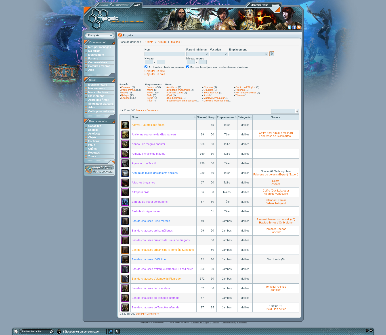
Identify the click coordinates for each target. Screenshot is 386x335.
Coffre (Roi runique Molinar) (276, 133)
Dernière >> (153, 110)
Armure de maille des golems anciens (155, 173)
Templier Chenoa (275, 229)
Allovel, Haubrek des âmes (148, 124)
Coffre (275, 181)
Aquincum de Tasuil (144, 163)
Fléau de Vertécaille (276, 193)
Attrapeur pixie (140, 192)
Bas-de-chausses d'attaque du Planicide (156, 278)
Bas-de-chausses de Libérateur (151, 288)
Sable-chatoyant (276, 203)
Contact (215, 323)
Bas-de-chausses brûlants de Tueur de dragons (161, 240)
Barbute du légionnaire (146, 211)
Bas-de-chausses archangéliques (152, 230)
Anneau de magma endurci (148, 144)
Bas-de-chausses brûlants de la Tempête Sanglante (163, 249)
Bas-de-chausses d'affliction (149, 259)
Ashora (275, 184)
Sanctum (276, 232)
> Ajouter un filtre (155, 71)
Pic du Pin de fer (276, 309)
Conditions (242, 323)
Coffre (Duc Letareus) (276, 190)
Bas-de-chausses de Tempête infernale (155, 297)
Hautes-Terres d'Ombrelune (276, 222)
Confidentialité (228, 323)
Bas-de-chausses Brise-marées (151, 221)
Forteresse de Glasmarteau (275, 136)
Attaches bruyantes (143, 182)
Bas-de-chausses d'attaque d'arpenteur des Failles (162, 269)
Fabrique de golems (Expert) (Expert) (275, 174)
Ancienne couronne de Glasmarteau (154, 134)
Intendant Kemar (276, 200)
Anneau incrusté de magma (148, 153)
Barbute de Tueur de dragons (150, 201)
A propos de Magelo (200, 323)
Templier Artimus (276, 286)
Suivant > (141, 110)
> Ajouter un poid (155, 74)
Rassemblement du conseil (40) (275, 219)
